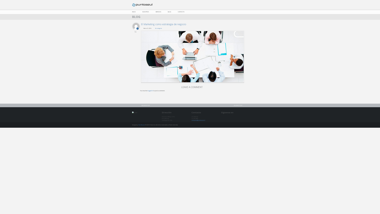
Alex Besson (141, 125)
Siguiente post (238, 105)
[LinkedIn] (246, 5)
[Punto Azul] (142, 5)
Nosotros (145, 12)
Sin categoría (158, 28)
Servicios (158, 12)
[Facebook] (238, 5)
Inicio (134, 12)
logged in (150, 91)
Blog (169, 12)
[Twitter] (242, 5)
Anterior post (146, 105)
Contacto (181, 12)
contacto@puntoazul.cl (198, 120)
